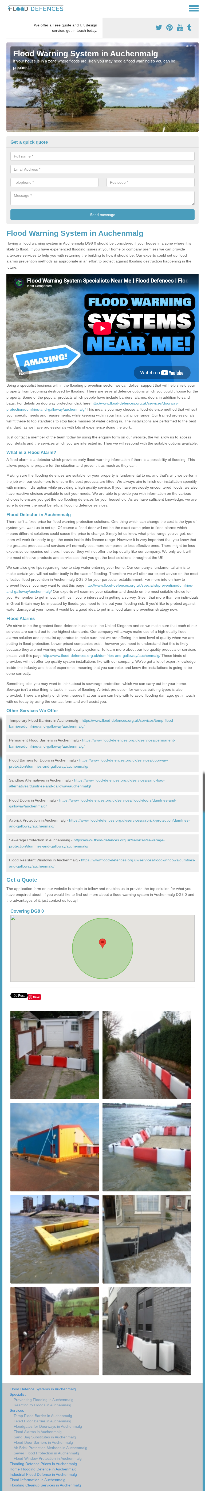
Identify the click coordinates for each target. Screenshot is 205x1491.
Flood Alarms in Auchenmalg (38, 1432)
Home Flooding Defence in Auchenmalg (43, 1469)
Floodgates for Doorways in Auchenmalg (48, 1426)
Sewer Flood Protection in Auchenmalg (46, 1453)
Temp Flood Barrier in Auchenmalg (43, 1416)
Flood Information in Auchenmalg (37, 1480)
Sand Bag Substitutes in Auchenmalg (45, 1437)
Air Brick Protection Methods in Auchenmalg (50, 1448)
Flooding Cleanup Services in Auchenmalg (45, 1485)
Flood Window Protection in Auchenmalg (48, 1458)
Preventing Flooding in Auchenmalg (43, 1400)
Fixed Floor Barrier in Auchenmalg (42, 1421)
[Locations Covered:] (9, 8)
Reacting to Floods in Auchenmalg (42, 1405)
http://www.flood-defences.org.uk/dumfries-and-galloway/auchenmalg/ (101, 655)
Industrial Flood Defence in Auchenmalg (43, 1474)
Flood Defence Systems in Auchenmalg (43, 1389)
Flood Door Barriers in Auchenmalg (43, 1442)
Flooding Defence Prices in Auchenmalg (43, 1464)
